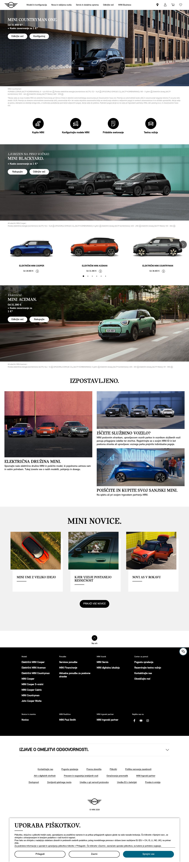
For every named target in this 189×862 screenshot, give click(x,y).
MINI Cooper (28, 679)
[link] (157, 5)
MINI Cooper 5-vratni (32, 684)
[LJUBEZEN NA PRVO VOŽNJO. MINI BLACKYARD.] (94, 182)
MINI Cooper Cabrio (32, 690)
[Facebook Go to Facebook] (134, 720)
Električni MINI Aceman (34, 668)
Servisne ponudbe (68, 662)
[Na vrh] (94, 638)
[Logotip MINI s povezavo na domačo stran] (94, 801)
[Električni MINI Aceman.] (94, 323)
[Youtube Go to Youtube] (141, 720)
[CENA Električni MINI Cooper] (37, 271)
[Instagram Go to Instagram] (147, 720)
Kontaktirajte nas (143, 673)
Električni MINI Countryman (36, 673)
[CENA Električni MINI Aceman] (100, 271)
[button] (165, 5)
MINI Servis (102, 662)
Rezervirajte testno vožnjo (147, 668)
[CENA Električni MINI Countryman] (163, 271)
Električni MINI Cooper (33, 662)
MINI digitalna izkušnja (108, 668)
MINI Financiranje (68, 668)
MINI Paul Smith (67, 720)
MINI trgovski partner (107, 720)
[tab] (83, 276)
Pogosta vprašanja (143, 662)
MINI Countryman (30, 695)
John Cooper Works (32, 701)
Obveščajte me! (142, 679)
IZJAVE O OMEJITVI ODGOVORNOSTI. (54, 750)
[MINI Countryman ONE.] (94, 48)
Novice (25, 720)
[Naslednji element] (183, 244)
